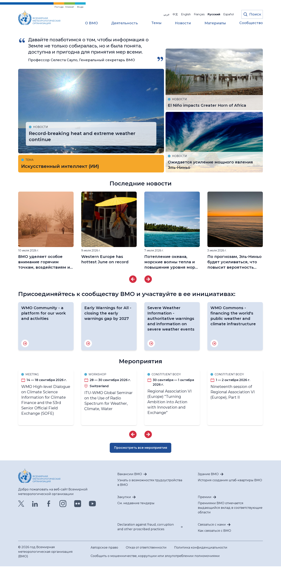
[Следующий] (148, 279)
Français (199, 14)
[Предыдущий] (133, 279)
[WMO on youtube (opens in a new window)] (92, 503)
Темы (156, 23)
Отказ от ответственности (146, 547)
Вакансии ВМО (129, 474)
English (186, 14)
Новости (183, 23)
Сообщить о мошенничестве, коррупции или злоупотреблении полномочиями (155, 556)
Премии (204, 497)
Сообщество (251, 23)
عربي (166, 14)
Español (228, 14)
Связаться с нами (212, 524)
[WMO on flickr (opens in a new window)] (77, 503)
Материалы (215, 23)
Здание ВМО (208, 474)
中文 (175, 14)
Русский (214, 14)
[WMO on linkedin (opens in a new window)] (35, 504)
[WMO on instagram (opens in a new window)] (63, 503)
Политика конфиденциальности (200, 547)
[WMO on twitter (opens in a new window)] (21, 504)
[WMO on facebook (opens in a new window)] (49, 504)
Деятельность (124, 23)
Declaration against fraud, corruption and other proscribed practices (145, 527)
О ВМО (91, 23)
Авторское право (104, 547)
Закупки (124, 497)
